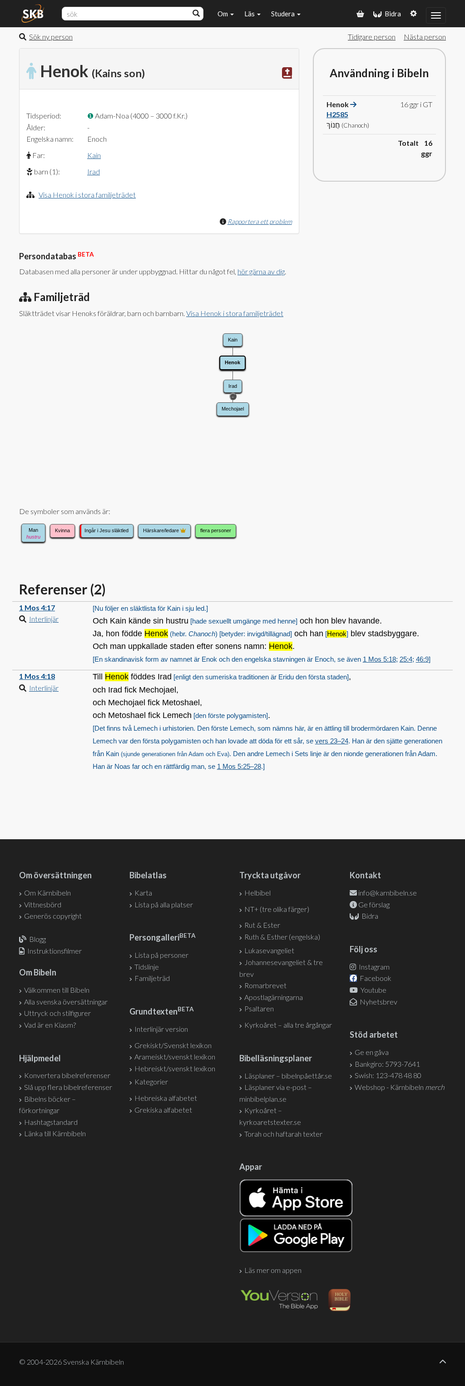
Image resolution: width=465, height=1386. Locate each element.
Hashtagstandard (51, 1122)
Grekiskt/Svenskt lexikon (173, 1045)
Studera (283, 14)
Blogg (37, 939)
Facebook (374, 978)
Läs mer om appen (273, 1270)
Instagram (373, 966)
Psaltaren (259, 1008)
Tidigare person (372, 36)
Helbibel (257, 892)
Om (223, 14)
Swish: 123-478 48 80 (388, 1075)
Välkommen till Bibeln (56, 989)
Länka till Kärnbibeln (55, 1133)
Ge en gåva (372, 1052)
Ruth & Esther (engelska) (282, 936)
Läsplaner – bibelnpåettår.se (288, 1075)
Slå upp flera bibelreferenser (68, 1087)
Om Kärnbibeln (47, 892)
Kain (94, 155)
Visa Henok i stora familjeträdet (87, 194)
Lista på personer (161, 954)
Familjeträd (152, 978)
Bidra (391, 14)
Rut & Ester (262, 925)
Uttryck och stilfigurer (57, 1013)
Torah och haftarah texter (283, 1133)
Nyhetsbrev (377, 1001)
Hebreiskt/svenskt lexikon (174, 1068)
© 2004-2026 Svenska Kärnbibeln (71, 1361)
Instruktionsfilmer (54, 950)
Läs (250, 14)
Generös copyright (53, 915)
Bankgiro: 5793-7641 (387, 1063)
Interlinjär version (161, 1029)
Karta (143, 892)
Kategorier (151, 1081)
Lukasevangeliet (269, 950)
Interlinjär (44, 618)
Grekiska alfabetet (163, 1109)
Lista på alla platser (163, 904)
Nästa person (425, 36)
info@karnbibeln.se (387, 892)
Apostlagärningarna (273, 997)
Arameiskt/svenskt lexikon (174, 1056)
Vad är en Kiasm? (50, 1024)
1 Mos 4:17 (37, 607)
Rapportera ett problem (260, 221)
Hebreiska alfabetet (165, 1098)
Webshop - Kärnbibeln (400, 1087)
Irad (93, 171)
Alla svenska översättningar (66, 1001)
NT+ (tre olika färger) (276, 909)
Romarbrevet (265, 985)
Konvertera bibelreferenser (67, 1075)
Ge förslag (374, 904)
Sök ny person (51, 36)
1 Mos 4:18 (37, 676)
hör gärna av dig (261, 271)
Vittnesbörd (42, 904)
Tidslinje (146, 966)
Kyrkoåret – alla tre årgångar (288, 1024)
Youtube (372, 989)
